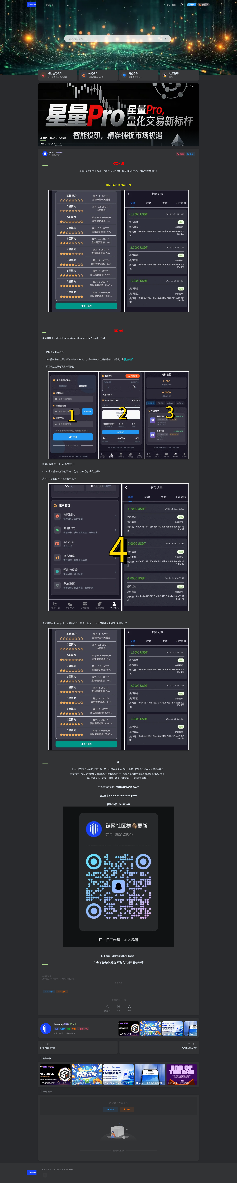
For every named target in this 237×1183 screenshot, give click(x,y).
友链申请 (45, 1169)
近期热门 (63, 991)
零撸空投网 (68, 1169)
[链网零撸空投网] (31, 1172)
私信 (191, 153)
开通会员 (204, 4)
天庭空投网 (56, 1169)
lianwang (53, 152)
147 (63, 1029)
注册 (174, 5)
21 (75, 1029)
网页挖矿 (51, 143)
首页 (44, 143)
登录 (169, 5)
